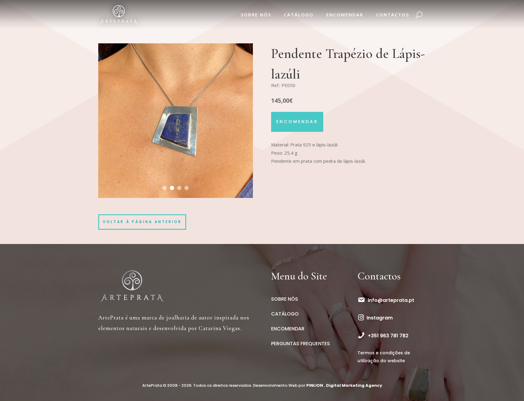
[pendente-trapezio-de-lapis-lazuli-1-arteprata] (175, 198)
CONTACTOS (392, 15)
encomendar (297, 122)
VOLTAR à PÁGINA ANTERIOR (142, 221)
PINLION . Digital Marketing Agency (344, 385)
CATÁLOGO (299, 15)
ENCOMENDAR (344, 15)
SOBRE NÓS (256, 15)
